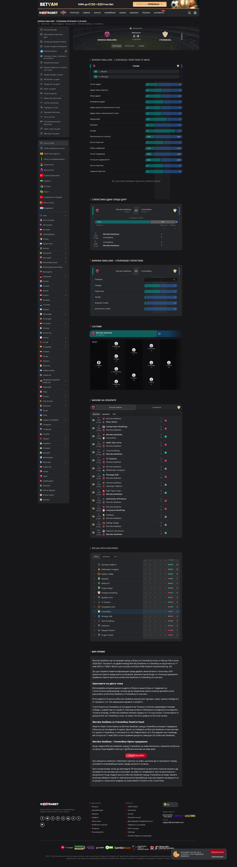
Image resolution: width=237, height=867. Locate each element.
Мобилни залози (99, 825)
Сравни (95, 817)
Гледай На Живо (136, 755)
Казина (122, 12)
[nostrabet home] (49, 804)
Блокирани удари (97, 101)
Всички (96, 414)
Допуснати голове (102, 308)
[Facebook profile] (42, 818)
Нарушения (95, 119)
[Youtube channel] (47, 818)
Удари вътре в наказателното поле (105, 107)
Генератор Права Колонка (55, 42)
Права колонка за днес (53, 74)
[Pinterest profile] (58, 818)
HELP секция (133, 828)
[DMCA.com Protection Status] (109, 847)
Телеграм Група (50, 51)
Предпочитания (217, 857)
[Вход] (195, 13)
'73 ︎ (95, 76)
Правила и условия (136, 825)
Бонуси (97, 12)
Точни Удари (95, 84)
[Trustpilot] (69, 847)
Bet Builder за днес (52, 79)
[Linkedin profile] (68, 818)
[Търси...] (189, 13)
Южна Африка (57, 24)
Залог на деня (50, 89)
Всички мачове (50, 30)
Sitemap (131, 832)
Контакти (132, 810)
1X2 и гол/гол (49, 117)
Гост (114, 414)
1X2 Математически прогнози (52, 122)
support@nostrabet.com (173, 822)
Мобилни (134, 12)
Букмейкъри (110, 12)
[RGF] (162, 849)
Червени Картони (97, 171)
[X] (53, 818)
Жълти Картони (96, 142)
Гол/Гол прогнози (51, 103)
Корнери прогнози (52, 112)
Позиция (98, 279)
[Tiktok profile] (73, 818)
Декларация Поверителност (140, 821)
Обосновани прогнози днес (53, 35)
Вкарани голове (101, 303)
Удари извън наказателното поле (104, 113)
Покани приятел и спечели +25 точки (55, 68)
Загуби (98, 297)
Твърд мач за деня (52, 84)
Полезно (146, 12)
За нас (130, 814)
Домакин (106, 414)
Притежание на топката (100, 136)
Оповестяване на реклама (139, 836)
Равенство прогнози (52, 98)
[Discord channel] (42, 825)
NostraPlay (159, 12)
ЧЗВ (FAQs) (133, 806)
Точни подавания (97, 154)
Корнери (94, 125)
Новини (86, 12)
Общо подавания (97, 148)
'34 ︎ (95, 71)
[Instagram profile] (63, 818)
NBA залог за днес (51, 133)
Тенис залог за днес (52, 129)
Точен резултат (50, 93)
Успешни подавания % (100, 159)
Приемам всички (217, 852)
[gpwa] (80, 847)
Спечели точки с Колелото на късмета (55, 57)
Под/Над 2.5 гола (51, 107)
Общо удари (95, 96)
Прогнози (74, 12)
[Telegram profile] (79, 818)
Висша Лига (71, 24)
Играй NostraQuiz (51, 63)
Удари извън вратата (99, 90)
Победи (98, 285)
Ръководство (98, 832)
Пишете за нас (134, 817)
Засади (93, 130)
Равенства (99, 291)
